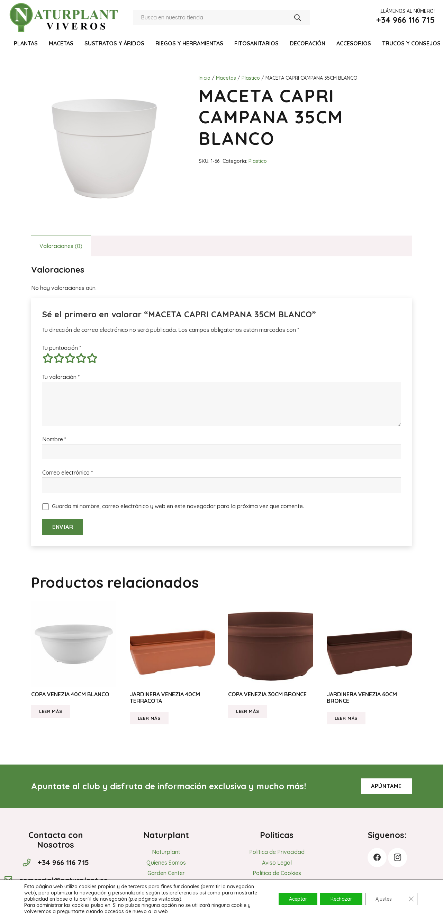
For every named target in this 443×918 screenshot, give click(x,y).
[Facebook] (377, 857)
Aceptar (298, 899)
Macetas (226, 78)
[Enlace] (65, 17)
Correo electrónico (67, 472)
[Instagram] (397, 857)
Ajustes (384, 899)
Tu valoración (61, 376)
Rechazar (341, 899)
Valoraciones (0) (60, 245)
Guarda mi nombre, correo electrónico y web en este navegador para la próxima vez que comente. (178, 506)
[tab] (61, 246)
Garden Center (166, 873)
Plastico (251, 78)
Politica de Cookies (277, 873)
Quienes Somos (166, 862)
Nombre (54, 439)
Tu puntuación (61, 347)
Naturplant (166, 851)
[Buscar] (297, 17)
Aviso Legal (277, 862)
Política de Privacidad (277, 851)
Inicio (204, 78)
